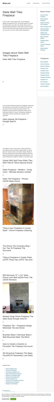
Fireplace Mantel (44, 72)
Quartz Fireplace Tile (11, 378)
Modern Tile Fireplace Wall (13, 375)
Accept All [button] (13, 399)
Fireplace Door (44, 68)
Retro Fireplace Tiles (11, 368)
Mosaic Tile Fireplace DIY (12, 377)
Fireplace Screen (44, 75)
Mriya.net (6, 3)
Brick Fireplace (44, 61)
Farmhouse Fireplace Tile (12, 372)
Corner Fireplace (44, 64)
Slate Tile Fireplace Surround (13, 373)
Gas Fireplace (44, 81)
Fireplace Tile (7, 390)
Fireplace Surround (45, 77)
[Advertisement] (18, 42)
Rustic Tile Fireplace (11, 370)
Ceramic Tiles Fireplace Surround (15, 380)
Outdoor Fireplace (45, 84)
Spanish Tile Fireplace (12, 383)
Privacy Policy (36, 3)
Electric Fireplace (44, 66)
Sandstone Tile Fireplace (12, 382)
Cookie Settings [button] (5, 399)
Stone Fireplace (44, 86)
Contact (28, 3)
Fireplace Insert (44, 70)
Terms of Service (46, 3)
